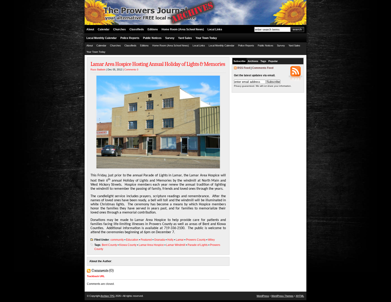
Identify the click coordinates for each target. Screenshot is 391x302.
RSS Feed (243, 68)
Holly (170, 239)
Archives (253, 61)
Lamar (180, 239)
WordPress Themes (282, 296)
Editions (153, 29)
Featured (146, 239)
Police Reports (129, 38)
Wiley (211, 239)
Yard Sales (185, 38)
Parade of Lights (198, 245)
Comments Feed (262, 68)
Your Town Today (206, 38)
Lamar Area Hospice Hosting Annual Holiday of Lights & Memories (158, 64)
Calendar (104, 29)
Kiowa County (127, 245)
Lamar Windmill (175, 245)
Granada (159, 239)
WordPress (263, 296)
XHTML (300, 296)
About (90, 29)
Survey (169, 38)
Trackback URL (96, 276)
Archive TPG (107, 296)
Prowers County (196, 239)
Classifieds (136, 29)
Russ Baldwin (98, 69)
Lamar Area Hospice (151, 245)
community (117, 239)
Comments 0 (131, 69)
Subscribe (240, 61)
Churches (119, 29)
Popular (273, 61)
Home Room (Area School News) (183, 29)
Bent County (109, 245)
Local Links (214, 29)
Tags (263, 61)
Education (132, 239)
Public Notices (152, 38)
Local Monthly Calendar (101, 38)
